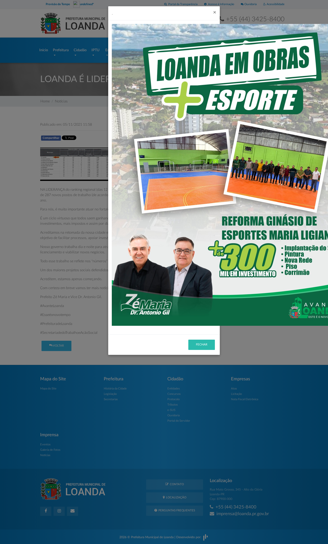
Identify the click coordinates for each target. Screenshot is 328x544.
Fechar (201, 344)
